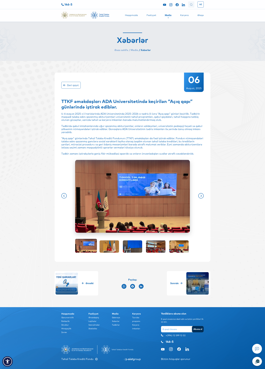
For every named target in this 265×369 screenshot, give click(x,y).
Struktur (65, 325)
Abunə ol (197, 329)
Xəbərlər (115, 321)
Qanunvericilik (67, 317)
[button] (64, 195)
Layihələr (92, 321)
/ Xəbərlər (145, 50)
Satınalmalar (94, 325)
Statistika (92, 328)
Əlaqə (200, 15)
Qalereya (116, 317)
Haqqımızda (131, 15)
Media (168, 15)
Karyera (184, 15)
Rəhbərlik (65, 321)
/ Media (133, 50)
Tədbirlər (116, 325)
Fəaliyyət (151, 15)
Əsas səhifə (121, 50)
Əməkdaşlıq (93, 317)
